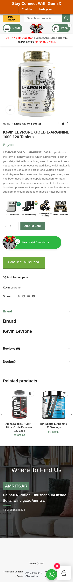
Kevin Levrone (12, 287)
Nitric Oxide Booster (27, 123)
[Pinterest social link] (23, 296)
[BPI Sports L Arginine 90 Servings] (53, 404)
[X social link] (18, 296)
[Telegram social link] (33, 296)
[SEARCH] (66, 18)
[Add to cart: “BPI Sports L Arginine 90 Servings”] (64, 393)
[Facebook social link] (13, 296)
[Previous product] (58, 123)
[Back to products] (63, 123)
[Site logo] (36, 28)
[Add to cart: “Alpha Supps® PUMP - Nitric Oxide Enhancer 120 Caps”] (30, 393)
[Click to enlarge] (10, 110)
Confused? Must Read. (24, 262)
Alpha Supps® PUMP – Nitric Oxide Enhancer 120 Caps (19, 427)
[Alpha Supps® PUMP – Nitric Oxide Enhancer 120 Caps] (19, 404)
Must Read (11, 18)
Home (6, 123)
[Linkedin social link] (28, 296)
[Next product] (67, 123)
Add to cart (32, 226)
